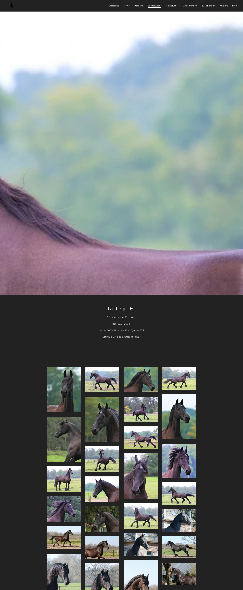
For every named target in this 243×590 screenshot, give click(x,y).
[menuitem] (114, 5)
